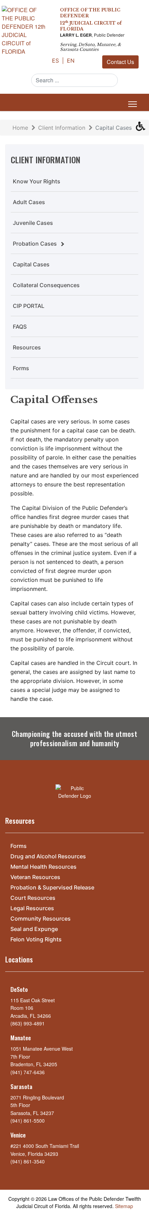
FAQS (20, 326)
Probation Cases (35, 243)
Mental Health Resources (43, 866)
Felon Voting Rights (36, 939)
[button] (142, 128)
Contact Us (120, 62)
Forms (21, 368)
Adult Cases (29, 202)
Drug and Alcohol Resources (48, 856)
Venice (18, 1134)
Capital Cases (31, 264)
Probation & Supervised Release (52, 887)
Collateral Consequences (46, 285)
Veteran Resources (35, 877)
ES (56, 60)
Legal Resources (32, 908)
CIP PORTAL (28, 305)
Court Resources (32, 898)
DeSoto (19, 989)
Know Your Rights (36, 181)
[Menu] (131, 104)
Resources (27, 347)
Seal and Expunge (34, 929)
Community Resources (40, 918)
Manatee (20, 1037)
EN (70, 60)
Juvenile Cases (33, 222)
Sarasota (21, 1086)
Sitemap (124, 1206)
